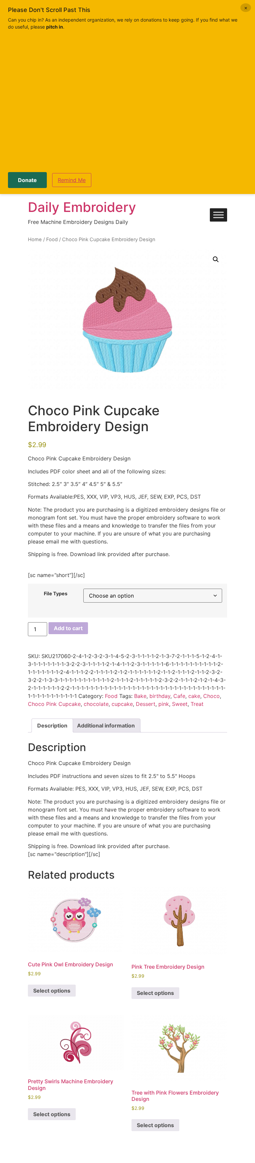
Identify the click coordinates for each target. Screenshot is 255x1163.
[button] (216, 259)
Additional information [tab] (106, 725)
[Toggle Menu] (218, 215)
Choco (211, 696)
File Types (55, 593)
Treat (197, 704)
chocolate (96, 704)
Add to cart (68, 628)
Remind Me (72, 180)
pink (163, 704)
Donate (27, 180)
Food (52, 239)
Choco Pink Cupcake (54, 704)
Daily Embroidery (82, 207)
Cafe (179, 696)
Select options (51, 990)
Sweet (180, 704)
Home (35, 239)
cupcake (122, 704)
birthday (159, 696)
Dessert (145, 704)
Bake (140, 696)
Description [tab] (52, 725)
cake (194, 696)
